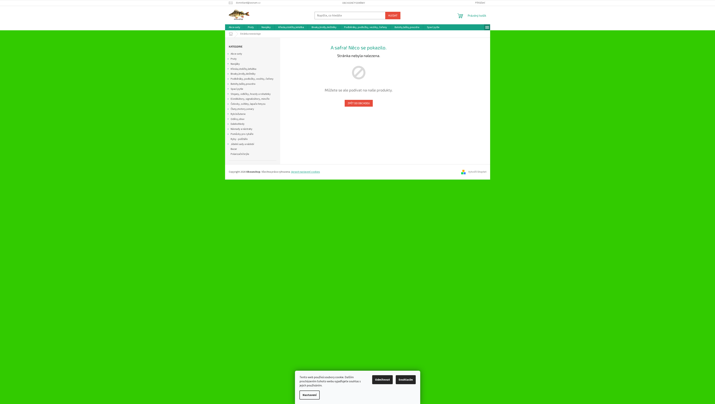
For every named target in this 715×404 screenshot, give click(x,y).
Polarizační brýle (240, 154)
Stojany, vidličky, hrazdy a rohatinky (251, 94)
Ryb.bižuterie (238, 114)
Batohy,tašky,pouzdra (243, 84)
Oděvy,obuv (238, 119)
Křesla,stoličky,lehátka (243, 69)
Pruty (234, 59)
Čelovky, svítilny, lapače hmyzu (248, 104)
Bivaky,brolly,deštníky (243, 74)
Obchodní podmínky (353, 3)
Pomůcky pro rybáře (242, 134)
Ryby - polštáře (239, 139)
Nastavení (309, 395)
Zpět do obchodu (359, 103)
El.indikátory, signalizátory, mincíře (250, 99)
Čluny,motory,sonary (242, 109)
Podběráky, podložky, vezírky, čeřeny (252, 79)
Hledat (392, 15)
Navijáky (235, 64)
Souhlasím (406, 380)
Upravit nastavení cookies (305, 172)
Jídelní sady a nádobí (242, 144)
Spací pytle (237, 89)
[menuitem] (234, 27)
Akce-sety (236, 54)
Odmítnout (382, 380)
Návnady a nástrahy (241, 129)
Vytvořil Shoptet (477, 172)
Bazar (234, 149)
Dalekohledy (238, 124)
